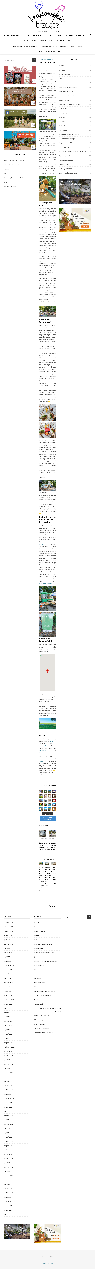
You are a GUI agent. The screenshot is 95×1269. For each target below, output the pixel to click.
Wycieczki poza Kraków (74, 35)
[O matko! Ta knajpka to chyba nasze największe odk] (41, 796)
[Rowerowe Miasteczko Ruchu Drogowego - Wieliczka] (52, 833)
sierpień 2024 (8, 974)
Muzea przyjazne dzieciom (61, 40)
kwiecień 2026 (8, 927)
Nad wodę (62, 121)
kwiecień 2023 (8, 1021)
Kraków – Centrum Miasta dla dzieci (70, 104)
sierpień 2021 (8, 1107)
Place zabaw (38, 35)
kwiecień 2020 (8, 1176)
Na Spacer (58, 35)
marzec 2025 (8, 952)
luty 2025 (7, 957)
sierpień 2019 (8, 1210)
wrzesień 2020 (8, 1154)
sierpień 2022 (8, 1055)
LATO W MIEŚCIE (64, 108)
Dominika (45, 825)
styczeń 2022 (8, 1085)
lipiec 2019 (7, 1214)
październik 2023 (9, 1000)
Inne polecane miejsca (66, 91)
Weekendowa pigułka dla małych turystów (72, 151)
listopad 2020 (8, 1146)
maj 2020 (7, 1171)
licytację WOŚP (44, 544)
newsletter (45, 746)
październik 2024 (9, 965)
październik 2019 (9, 1201)
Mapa (49, 35)
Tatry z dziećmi (64, 147)
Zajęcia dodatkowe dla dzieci (68, 173)
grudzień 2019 (8, 1193)
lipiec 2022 (7, 1060)
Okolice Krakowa (30, 40)
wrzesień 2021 (8, 1103)
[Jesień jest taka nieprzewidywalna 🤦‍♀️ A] (54, 809)
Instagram (42, 750)
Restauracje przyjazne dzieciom (25, 46)
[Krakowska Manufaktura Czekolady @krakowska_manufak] (45, 796)
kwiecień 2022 (8, 1073)
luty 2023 (7, 1030)
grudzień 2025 (8, 931)
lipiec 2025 (7, 940)
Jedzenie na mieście (49, 46)
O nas (5, 182)
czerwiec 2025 (8, 944)
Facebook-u (49, 304)
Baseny (61, 66)
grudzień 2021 (8, 1090)
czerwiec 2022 (8, 1064)
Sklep (28, 35)
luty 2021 (7, 1133)
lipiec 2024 (7, 978)
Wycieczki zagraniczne (66, 160)
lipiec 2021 (7, 1111)
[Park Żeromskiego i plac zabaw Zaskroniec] (42, 833)
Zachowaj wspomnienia (66, 169)
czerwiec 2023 (8, 1013)
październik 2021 (9, 1098)
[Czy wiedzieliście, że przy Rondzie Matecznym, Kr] (41, 800)
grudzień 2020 (8, 1141)
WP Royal (52, 1257)
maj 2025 (7, 948)
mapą (41, 761)
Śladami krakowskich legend (48, 52)
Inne (60, 83)
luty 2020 (7, 1184)
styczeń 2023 (8, 1034)
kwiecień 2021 (8, 1124)
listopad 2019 (8, 1197)
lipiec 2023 (7, 1008)
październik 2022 (9, 1047)
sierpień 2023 (8, 1004)
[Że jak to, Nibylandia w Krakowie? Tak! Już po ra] (41, 804)
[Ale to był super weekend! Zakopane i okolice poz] (54, 804)
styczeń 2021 (8, 1137)
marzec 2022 (8, 1077)
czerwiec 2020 (8, 1167)
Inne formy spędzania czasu (71, 46)
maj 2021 (7, 1120)
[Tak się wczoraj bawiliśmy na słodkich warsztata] (49, 796)
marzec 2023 (8, 1025)
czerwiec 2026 (8, 922)
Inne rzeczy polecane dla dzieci (69, 96)
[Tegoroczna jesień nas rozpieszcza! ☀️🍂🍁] (45, 800)
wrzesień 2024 (8, 970)
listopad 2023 (8, 995)
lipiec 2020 (7, 1163)
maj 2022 (7, 1068)
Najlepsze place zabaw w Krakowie (15, 178)
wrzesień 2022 (8, 1051)
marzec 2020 (8, 1180)
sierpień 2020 (8, 1158)
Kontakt (6, 169)
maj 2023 (7, 1017)
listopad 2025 (8, 935)
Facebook (42, 753)
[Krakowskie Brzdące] (47, 17)
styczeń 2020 (8, 1188)
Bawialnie (44, 40)
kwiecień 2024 (8, 982)
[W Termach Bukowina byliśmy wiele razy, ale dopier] (49, 804)
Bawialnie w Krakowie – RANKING (14, 161)
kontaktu (53, 741)
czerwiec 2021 (8, 1116)
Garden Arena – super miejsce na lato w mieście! (48, 875)
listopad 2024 (8, 961)
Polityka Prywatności (10, 186)
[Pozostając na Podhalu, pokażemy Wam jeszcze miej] (45, 804)
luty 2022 (7, 1081)
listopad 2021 (8, 1094)
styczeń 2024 (8, 991)
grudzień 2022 (8, 1038)
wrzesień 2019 (8, 1206)
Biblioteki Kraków (64, 74)
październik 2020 (9, 1150)
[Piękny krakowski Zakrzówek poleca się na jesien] (45, 809)
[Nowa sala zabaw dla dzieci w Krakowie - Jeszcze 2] (49, 800)
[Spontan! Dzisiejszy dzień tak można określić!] (49, 791)
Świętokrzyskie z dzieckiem (67, 143)
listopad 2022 (8, 1043)
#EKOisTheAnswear (45, 583)
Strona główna (15, 35)
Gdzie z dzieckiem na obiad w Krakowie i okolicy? (19, 165)
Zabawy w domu (64, 164)
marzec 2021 (8, 1128)
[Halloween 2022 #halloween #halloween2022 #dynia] (54, 800)
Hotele (61, 78)
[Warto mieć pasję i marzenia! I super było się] (45, 791)
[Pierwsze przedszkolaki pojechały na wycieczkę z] (41, 791)
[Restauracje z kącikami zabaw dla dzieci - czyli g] (54, 796)
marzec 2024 (8, 987)
